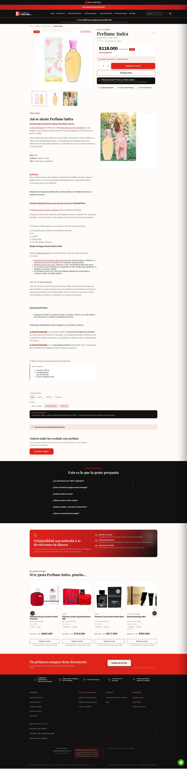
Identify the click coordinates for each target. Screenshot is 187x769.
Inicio (53, 13)
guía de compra (43, 253)
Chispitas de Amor (139, 706)
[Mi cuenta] (166, 14)
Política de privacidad (115, 765)
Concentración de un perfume (116, 697)
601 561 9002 (62, 748)
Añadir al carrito (133, 66)
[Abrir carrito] (170, 13)
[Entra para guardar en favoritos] (153, 33)
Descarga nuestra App (93, 7)
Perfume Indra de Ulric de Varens (71, 128)
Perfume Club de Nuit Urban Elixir (109, 616)
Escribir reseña (41, 451)
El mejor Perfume (37, 128)
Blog (107, 702)
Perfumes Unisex (120, 13)
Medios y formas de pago (88, 702)
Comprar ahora (126, 73)
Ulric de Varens (46, 26)
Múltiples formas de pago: (44, 265)
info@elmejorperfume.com (61, 751)
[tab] (39, 98)
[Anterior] (32, 613)
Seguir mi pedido (85, 706)
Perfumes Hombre (74, 13)
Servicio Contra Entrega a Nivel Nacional (51, 260)
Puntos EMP (137, 702)
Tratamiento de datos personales (148, 765)
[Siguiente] (154, 613)
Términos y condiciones (130, 765)
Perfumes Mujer (91, 13)
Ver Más (132, 13)
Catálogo (37, 26)
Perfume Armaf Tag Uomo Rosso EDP (76, 617)
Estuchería (61, 13)
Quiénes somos (138, 697)
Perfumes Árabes (106, 13)
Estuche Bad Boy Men (136, 616)
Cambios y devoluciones (87, 697)
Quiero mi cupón (119, 663)
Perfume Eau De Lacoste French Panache (44, 617)
